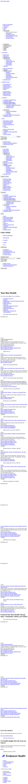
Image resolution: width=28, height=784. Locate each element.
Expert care (7, 345)
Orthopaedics (9, 63)
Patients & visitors (7, 45)
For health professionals (8, 761)
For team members (7, 763)
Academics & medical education (10, 131)
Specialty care (6, 58)
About (5, 48)
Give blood (8, 113)
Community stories (7, 116)
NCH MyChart (9, 37)
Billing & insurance (7, 92)
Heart (6, 362)
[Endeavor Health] (14, 41)
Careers (5, 28)
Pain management (9, 533)
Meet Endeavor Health (8, 120)
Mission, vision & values (8, 129)
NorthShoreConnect (10, 34)
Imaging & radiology (10, 73)
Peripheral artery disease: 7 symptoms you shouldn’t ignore (13, 392)
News (4, 125)
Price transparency (7, 775)
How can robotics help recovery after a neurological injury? (13, 420)
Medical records (6, 94)
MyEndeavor (9, 33)
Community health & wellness (9, 103)
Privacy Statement (7, 772)
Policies (5, 89)
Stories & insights (7, 134)
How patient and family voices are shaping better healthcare (13, 381)
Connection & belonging (8, 124)
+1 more (2, 414)
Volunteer (8, 112)
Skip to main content (5, 1)
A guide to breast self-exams (7, 339)
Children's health (9, 442)
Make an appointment (8, 24)
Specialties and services (8, 144)
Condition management (10, 536)
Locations (5, 27)
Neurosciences (9, 62)
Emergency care (6, 79)
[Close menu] (1, 82)
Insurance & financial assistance (10, 143)
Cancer (6, 346)
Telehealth (5, 66)
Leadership (5, 130)
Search (2, 136)
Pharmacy (8, 72)
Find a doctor (6, 25)
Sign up (2, 749)
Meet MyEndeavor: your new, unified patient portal (12, 604)
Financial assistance (7, 86)
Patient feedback (6, 91)
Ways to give (6, 109)
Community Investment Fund (9, 99)
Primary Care (8, 413)
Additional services (7, 71)
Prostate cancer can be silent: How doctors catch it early (12, 368)
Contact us (5, 127)
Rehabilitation (9, 76)
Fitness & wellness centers (11, 77)
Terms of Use (6, 771)
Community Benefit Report (9, 102)
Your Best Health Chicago (11, 347)
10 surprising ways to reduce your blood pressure (11, 355)
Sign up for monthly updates (7, 735)
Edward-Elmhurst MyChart (12, 35)
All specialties (9, 64)
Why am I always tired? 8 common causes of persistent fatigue (14, 404)
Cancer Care (8, 59)
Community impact (7, 101)
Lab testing (8, 74)
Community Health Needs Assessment (11, 115)
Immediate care (6, 57)
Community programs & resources (13, 105)
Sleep (6, 410)
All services (8, 78)
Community (6, 47)
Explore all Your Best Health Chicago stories (10, 717)
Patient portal (6, 30)
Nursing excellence (7, 123)
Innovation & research (8, 122)
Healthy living (8, 409)
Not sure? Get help (10, 38)
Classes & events (7, 95)
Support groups (6, 85)
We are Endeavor (9, 386)
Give (4, 29)
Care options (6, 44)
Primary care (6, 56)
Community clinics (10, 106)
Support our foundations (11, 111)
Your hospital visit (7, 84)
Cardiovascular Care (10, 61)
